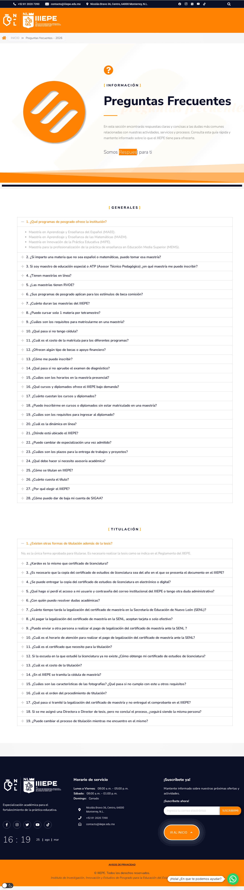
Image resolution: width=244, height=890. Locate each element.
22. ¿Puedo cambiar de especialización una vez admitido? (68, 442)
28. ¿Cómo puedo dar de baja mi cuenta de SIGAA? (64, 498)
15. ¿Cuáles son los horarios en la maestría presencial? (67, 377)
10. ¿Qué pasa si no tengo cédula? (52, 331)
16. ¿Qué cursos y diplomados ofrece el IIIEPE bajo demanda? (72, 386)
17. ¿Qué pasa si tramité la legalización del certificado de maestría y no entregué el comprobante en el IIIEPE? (108, 702)
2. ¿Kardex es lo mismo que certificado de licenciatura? (67, 563)
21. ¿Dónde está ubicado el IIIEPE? (52, 433)
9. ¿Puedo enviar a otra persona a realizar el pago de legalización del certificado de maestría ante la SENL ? (106, 628)
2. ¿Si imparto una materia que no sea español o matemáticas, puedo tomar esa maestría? (93, 257)
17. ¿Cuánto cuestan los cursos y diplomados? (61, 396)
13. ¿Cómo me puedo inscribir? (49, 359)
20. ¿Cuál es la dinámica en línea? (51, 424)
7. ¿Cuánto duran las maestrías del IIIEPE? (58, 303)
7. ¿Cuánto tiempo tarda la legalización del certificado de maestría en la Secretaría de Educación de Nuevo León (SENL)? (116, 609)
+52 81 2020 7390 (28, 4)
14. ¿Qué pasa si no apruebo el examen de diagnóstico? (68, 368)
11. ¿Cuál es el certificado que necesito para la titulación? (69, 646)
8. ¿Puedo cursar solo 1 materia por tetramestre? (63, 312)
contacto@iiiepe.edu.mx (66, 4)
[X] (192, 3)
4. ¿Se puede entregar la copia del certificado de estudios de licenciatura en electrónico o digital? (98, 582)
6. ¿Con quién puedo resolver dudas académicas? (63, 600)
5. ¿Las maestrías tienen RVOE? (50, 285)
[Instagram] (186, 3)
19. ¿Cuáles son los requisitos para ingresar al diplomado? (70, 414)
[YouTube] (37, 825)
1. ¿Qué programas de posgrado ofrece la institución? (66, 221)
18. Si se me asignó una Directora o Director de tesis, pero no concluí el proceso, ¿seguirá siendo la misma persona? (113, 711)
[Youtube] (198, 3)
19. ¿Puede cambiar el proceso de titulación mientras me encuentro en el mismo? (87, 721)
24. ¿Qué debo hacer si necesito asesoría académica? (65, 461)
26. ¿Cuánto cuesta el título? (47, 479)
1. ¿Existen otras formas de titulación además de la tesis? (69, 543)
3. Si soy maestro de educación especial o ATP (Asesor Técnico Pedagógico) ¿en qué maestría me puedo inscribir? (111, 266)
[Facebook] (179, 3)
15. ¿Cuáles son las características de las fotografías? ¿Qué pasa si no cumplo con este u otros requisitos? (106, 684)
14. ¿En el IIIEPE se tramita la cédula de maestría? (63, 674)
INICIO (15, 38)
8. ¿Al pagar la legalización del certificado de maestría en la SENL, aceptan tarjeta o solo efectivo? (99, 619)
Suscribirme (230, 810)
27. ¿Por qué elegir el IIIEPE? (48, 488)
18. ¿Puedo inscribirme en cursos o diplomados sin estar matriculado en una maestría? (91, 405)
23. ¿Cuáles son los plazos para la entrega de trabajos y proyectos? (77, 451)
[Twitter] (27, 825)
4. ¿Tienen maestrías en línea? (48, 275)
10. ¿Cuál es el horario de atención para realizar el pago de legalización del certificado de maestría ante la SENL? (110, 637)
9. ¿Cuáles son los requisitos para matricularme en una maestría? (75, 322)
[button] (124, 221)
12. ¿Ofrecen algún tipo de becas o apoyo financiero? (66, 349)
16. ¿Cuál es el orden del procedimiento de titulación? (66, 693)
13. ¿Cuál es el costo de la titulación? (54, 665)
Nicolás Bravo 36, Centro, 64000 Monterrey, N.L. (119, 4)
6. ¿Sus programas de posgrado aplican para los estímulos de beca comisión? (84, 294)
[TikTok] (204, 3)
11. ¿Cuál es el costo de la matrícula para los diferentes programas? (77, 340)
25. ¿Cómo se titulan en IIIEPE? (49, 470)
